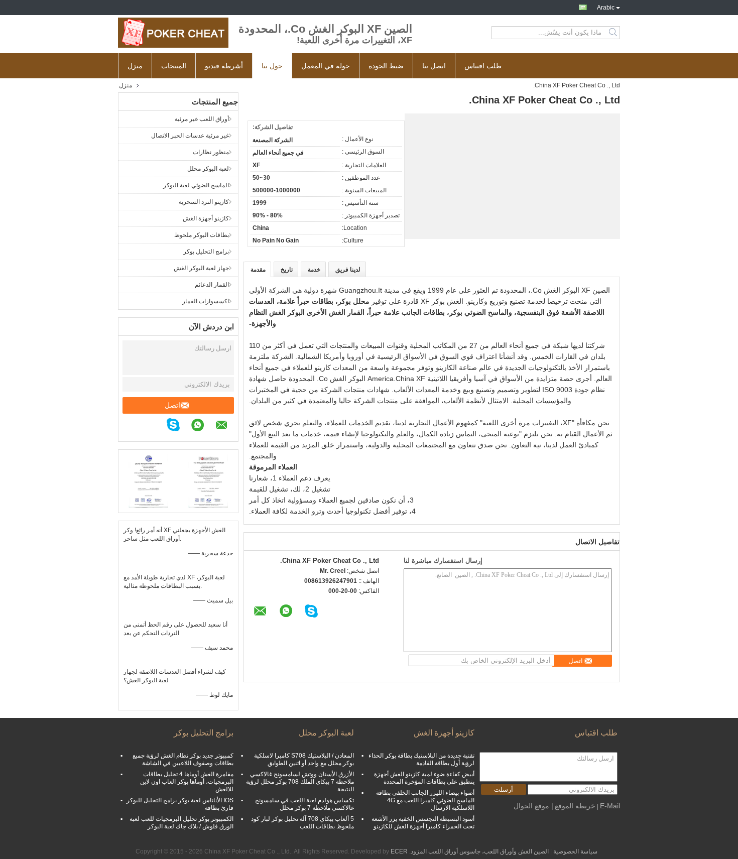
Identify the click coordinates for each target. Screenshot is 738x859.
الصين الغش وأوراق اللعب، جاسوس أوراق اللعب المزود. (478, 851)
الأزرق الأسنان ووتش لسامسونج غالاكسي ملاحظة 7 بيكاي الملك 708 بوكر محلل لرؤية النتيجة (300, 782)
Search (613, 32)
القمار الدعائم (212, 284)
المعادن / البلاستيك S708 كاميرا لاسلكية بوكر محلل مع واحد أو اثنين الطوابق (304, 759)
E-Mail (610, 806)
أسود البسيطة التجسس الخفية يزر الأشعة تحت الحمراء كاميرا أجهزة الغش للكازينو (423, 822)
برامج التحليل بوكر (206, 251)
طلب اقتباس (483, 66)
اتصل (172, 405)
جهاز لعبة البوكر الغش (201, 268)
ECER (399, 851)
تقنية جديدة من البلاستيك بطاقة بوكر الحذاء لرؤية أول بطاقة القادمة (421, 759)
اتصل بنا (434, 66)
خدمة (314, 269)
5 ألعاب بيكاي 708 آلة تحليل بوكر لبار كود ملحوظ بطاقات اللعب (302, 822)
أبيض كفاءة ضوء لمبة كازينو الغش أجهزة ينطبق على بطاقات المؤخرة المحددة (424, 778)
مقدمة (258, 269)
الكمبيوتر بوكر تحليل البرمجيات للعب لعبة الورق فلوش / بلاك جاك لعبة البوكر (181, 822)
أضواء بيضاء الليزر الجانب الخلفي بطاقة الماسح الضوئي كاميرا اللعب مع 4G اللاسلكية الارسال (425, 800)
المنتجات (173, 66)
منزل (135, 66)
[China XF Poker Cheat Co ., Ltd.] (173, 33)
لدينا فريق (347, 269)
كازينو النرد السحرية (204, 201)
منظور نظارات (211, 152)
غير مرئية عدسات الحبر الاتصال (190, 135)
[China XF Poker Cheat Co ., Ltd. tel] (160, 426)
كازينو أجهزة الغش (206, 218)
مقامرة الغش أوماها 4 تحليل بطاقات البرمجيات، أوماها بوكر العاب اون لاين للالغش (186, 782)
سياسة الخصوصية (575, 851)
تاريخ (287, 269)
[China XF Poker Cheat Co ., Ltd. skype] (178, 426)
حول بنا (272, 66)
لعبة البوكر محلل (208, 168)
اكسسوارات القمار (205, 301)
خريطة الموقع (575, 806)
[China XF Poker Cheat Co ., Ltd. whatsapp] (202, 426)
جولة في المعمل (325, 66)
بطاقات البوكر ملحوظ (201, 234)
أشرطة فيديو (224, 66)
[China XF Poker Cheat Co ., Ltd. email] (226, 426)
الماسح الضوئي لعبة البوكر (196, 185)
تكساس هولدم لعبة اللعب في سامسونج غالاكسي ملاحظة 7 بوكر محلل (304, 804)
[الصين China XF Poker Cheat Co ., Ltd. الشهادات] (148, 479)
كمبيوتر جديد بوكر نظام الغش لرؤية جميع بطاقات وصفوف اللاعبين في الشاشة (183, 759)
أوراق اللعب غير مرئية (202, 118)
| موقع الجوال (533, 806)
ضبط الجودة (386, 66)
